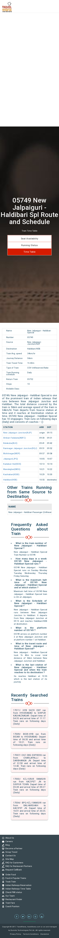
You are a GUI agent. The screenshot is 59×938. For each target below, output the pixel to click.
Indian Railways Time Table (17, 889)
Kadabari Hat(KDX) (12, 464)
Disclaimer (44, 934)
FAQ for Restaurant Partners (18, 866)
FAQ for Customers (13, 863)
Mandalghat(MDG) (11, 469)
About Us (9, 838)
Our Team (9, 896)
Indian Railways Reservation (18, 885)
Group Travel (10, 852)
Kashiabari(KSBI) (11, 474)
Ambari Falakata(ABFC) (14, 438)
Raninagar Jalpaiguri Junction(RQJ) (20, 448)
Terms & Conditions (31, 934)
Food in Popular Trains (15, 878)
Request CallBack (13, 870)
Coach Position (11, 906)
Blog (7, 845)
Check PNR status (13, 892)
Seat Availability (29, 238)
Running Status (29, 245)
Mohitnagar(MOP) (11, 453)
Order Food (10, 875)
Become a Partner (13, 848)
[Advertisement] (29, 29)
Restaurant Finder (13, 899)
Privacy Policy (15, 934)
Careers (8, 841)
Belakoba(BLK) (10, 443)
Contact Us (10, 855)
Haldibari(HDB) (10, 480)
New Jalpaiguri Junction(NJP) (17, 432)
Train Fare (9, 903)
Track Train (10, 882)
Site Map (9, 859)
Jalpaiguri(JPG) (10, 459)
